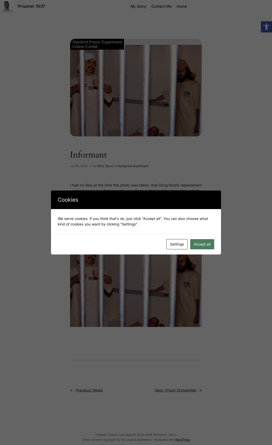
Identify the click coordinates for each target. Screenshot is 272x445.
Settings (177, 244)
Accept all (202, 244)
